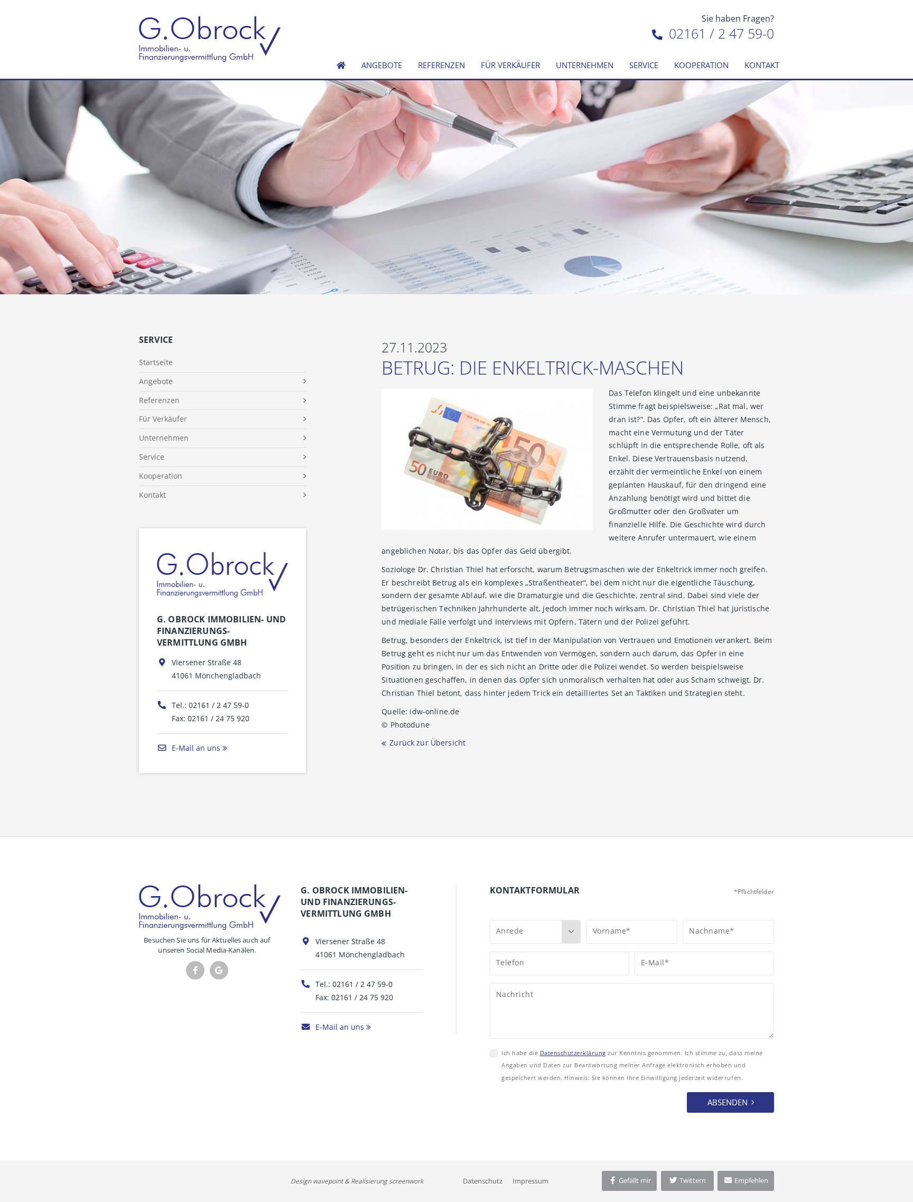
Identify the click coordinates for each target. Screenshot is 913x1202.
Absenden (727, 1102)
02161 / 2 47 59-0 (719, 33)
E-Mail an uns (195, 748)
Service (643, 65)
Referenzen (441, 65)
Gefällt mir (634, 1180)
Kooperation (701, 65)
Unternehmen (584, 65)
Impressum (530, 1181)
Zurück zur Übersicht (427, 743)
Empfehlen (750, 1180)
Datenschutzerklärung (573, 1053)
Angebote (381, 65)
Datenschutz (482, 1181)
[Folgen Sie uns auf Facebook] (195, 970)
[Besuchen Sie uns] (219, 970)
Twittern (692, 1180)
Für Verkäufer (510, 65)
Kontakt (761, 65)
